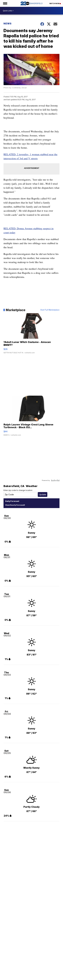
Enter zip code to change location (18, 490)
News (8, 23)
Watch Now (54, 3)
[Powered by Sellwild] (55, 480)
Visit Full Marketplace (49, 310)
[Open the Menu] (5, 3)
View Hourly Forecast (14, 505)
